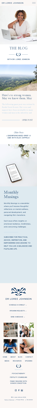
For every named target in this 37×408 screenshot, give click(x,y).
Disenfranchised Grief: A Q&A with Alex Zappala (19, 137)
